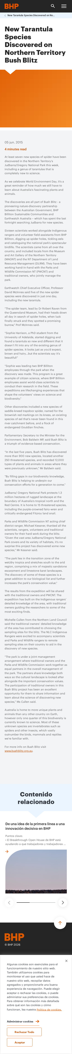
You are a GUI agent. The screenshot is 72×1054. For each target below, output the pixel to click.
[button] (9, 902)
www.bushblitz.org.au (18, 751)
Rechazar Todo (24, 1032)
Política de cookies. (49, 1009)
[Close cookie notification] (66, 961)
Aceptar (20, 1042)
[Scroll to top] (60, 923)
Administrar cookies (20, 1021)
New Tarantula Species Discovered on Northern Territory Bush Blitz (31, 15)
